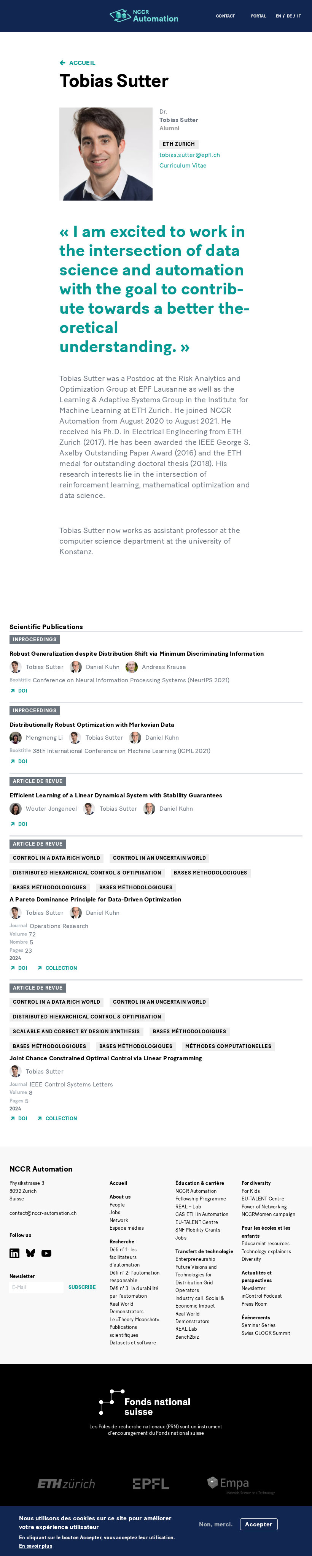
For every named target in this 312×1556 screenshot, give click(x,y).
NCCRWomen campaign (269, 1214)
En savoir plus (35, 1546)
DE (289, 16)
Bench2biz (187, 1337)
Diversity (251, 1259)
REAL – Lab (188, 1207)
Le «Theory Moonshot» (135, 1319)
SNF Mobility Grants (197, 1230)
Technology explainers (266, 1251)
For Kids (251, 1191)
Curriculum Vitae (183, 165)
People (117, 1205)
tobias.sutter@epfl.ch (189, 154)
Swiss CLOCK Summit (266, 1333)
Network (119, 1220)
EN (278, 16)
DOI (22, 691)
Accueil (82, 62)
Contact (225, 16)
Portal (258, 16)
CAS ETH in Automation (201, 1214)
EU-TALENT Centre (196, 1222)
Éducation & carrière (199, 1183)
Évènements (256, 1317)
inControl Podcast (262, 1296)
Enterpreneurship (195, 1259)
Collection (61, 968)
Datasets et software (133, 1343)
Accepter (258, 1524)
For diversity (256, 1183)
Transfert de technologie (204, 1251)
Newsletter (254, 1288)
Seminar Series (259, 1325)
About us (120, 1197)
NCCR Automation (41, 1169)
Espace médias (127, 1228)
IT (299, 16)
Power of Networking (264, 1207)
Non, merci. (216, 1524)
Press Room (255, 1304)
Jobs (115, 1212)
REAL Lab (186, 1329)
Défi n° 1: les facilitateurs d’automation (125, 1257)
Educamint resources (266, 1243)
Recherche (122, 1241)
